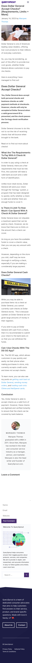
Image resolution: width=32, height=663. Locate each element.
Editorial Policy (19, 649)
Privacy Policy (7, 649)
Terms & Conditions (9, 651)
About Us (9, 625)
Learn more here (8, 567)
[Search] (26, 575)
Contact (21, 625)
